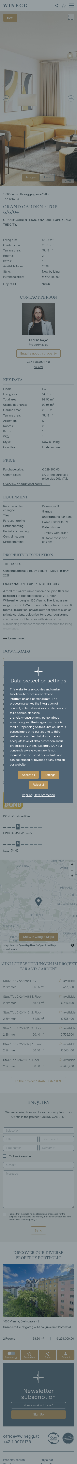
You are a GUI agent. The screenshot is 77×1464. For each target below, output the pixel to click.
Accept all (28, 774)
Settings (50, 774)
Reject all (38, 784)
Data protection (44, 795)
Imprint (27, 795)
